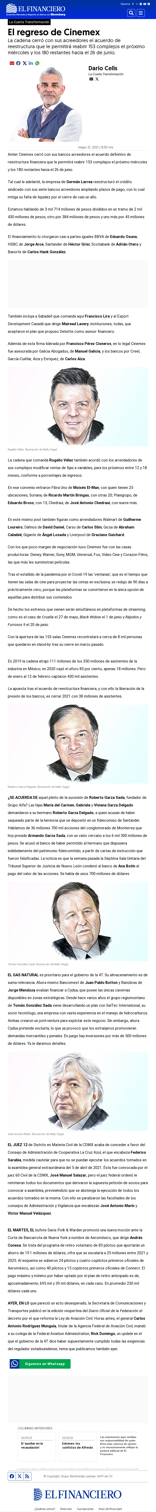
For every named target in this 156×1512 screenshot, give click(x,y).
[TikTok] (149, 4)
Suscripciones (85, 1509)
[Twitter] (138, 4)
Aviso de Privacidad (110, 1509)
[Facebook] (134, 4)
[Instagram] (141, 4)
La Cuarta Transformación (29, 22)
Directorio (66, 1509)
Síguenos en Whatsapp (45, 1364)
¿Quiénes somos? (44, 1509)
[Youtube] (145, 4)
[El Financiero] (36, 9)
